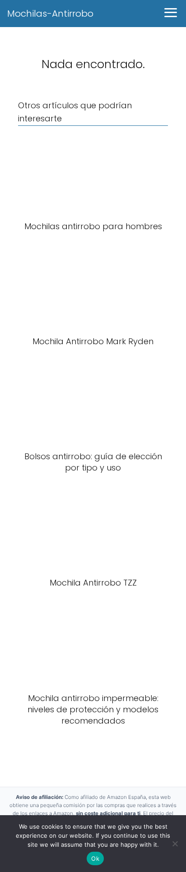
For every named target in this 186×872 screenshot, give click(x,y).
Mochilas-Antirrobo (50, 13)
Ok (95, 858)
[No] (174, 843)
